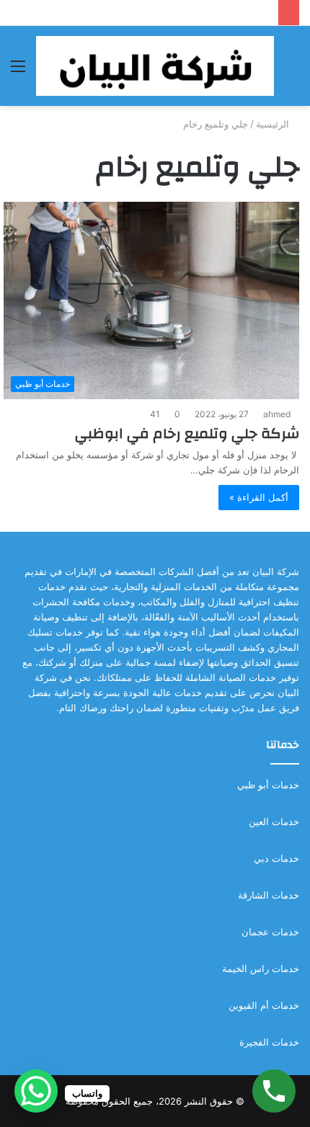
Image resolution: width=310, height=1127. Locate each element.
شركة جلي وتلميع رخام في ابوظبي (187, 433)
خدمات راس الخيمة (260, 968)
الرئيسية (274, 124)
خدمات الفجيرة (269, 1042)
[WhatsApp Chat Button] (36, 1091)
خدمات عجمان (270, 931)
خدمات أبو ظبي (268, 784)
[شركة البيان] (155, 66)
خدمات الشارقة (268, 895)
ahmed (277, 414)
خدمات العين (274, 821)
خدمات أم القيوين (264, 1005)
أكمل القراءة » (258, 497)
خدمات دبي (276, 858)
